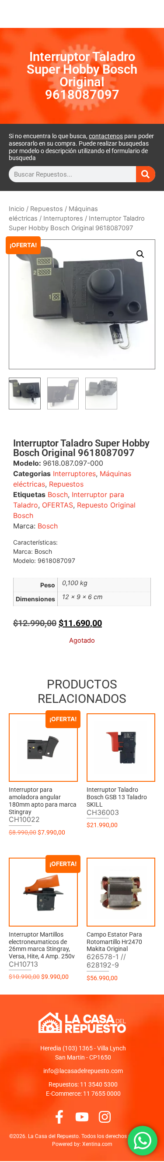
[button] (140, 254)
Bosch (58, 494)
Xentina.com (97, 1144)
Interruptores (63, 218)
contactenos (106, 136)
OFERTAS (57, 505)
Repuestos (46, 209)
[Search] (145, 174)
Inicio (16, 209)
